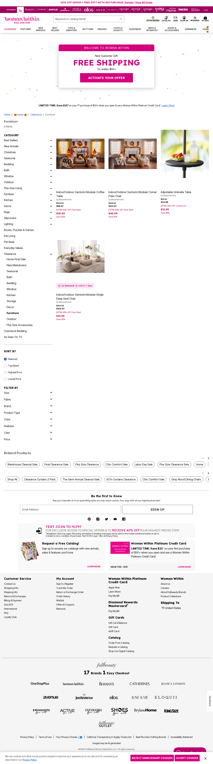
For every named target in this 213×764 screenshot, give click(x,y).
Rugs (7, 212)
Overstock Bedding (15, 331)
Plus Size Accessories (20, 325)
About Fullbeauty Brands (173, 592)
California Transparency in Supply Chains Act (109, 737)
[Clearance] (51, 254)
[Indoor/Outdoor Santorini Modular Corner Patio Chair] (132, 154)
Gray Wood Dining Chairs (186, 479)
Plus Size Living (13, 188)
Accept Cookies (187, 758)
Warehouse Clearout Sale (22, 464)
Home (7, 114)
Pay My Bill (113, 595)
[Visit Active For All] (67, 711)
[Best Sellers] (51, 140)
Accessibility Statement (182, 737)
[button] (184, 19)
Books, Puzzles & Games (19, 230)
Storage (11, 301)
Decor (7, 206)
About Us (165, 583)
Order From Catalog (118, 642)
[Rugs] (51, 212)
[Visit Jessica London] (173, 683)
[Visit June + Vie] (139, 697)
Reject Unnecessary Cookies (152, 758)
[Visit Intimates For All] (93, 711)
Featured (12, 359)
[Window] (51, 176)
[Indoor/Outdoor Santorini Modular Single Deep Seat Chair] (80, 256)
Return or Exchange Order (70, 592)
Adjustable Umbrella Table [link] (176, 193)
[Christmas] (51, 152)
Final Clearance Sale (56, 464)
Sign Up (157, 509)
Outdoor (9, 182)
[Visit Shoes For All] (119, 711)
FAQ (6, 612)
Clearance (36, 114)
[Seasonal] (51, 158)
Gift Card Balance (117, 622)
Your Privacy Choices (67, 737)
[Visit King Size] (171, 711)
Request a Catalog (118, 647)
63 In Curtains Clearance (121, 479)
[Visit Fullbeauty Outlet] (106, 724)
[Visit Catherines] (140, 683)
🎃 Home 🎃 (20, 114)
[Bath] (51, 170)
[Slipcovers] (51, 218)
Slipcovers (10, 218)
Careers (165, 588)
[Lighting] (51, 224)
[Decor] (51, 206)
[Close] (205, 758)
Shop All (12, 479)
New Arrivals (11, 146)
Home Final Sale (16, 259)
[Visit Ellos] (113, 697)
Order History (63, 596)
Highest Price (15, 372)
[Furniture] (51, 194)
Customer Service (17, 579)
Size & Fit (8, 604)
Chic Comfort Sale (117, 464)
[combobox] (88, 19)
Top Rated (13, 365)
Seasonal (9, 158)
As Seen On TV (13, 337)
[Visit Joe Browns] (84, 697)
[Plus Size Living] (51, 188)
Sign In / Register (64, 583)
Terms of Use (44, 737)
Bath (6, 170)
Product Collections (171, 596)
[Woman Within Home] (22, 20)
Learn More (168, 105)
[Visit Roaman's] (106, 683)
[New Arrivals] (51, 146)
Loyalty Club (10, 617)
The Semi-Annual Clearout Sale (81, 479)
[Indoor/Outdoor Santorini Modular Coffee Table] (80, 154)
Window (9, 176)
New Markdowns (16, 265)
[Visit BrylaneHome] (145, 711)
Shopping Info (11, 588)
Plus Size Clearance (87, 464)
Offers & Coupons (65, 604)
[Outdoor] (51, 182)
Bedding (9, 164)
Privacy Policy (27, 737)
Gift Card (113, 627)
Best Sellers (11, 140)
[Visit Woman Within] (73, 683)
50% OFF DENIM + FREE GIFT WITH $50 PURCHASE (92, 2)
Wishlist (60, 600)
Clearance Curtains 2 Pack (40, 479)
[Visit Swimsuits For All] (41, 711)
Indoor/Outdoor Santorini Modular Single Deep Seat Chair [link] (80, 298)
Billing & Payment (12, 600)
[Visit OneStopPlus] (40, 683)
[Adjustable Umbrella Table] (185, 154)
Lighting (8, 224)
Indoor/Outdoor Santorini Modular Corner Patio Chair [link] (132, 195)
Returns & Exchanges (15, 596)
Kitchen (8, 200)
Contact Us (9, 583)
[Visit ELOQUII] (166, 697)
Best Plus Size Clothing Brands (151, 737)
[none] (80, 154)
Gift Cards (116, 617)
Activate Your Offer (106, 78)
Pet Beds (9, 242)
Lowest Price (14, 379)
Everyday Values (13, 248)
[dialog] (206, 9)
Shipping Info (10, 592)
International (10, 608)
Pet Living (9, 236)
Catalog (114, 638)
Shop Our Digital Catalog (121, 651)
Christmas (10, 152)
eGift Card (113, 631)
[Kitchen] (51, 200)
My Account (65, 579)
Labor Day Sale (144, 464)
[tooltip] (11, 9)
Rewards (60, 608)
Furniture (9, 194)
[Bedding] (51, 164)
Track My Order (64, 588)
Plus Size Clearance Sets (174, 464)
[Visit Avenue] (50, 697)
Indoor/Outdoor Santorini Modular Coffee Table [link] (80, 195)
